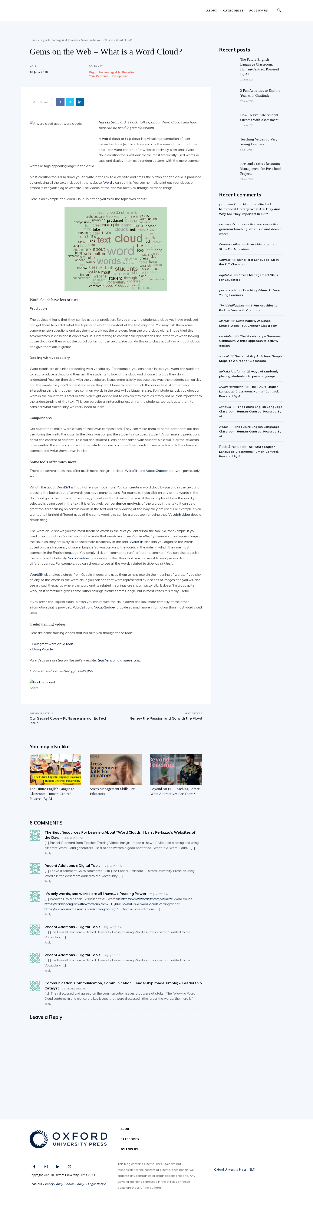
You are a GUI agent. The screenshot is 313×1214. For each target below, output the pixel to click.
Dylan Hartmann (231, 386)
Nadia (223, 426)
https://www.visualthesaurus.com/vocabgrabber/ (80, 909)
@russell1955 (82, 671)
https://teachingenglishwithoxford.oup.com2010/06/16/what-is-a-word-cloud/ (101, 904)
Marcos (224, 320)
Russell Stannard (112, 122)
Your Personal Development (108, 76)
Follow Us (258, 10)
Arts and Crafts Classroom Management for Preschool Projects (260, 169)
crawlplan (226, 336)
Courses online (229, 244)
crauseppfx (227, 224)
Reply (48, 853)
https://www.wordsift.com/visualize (147, 899)
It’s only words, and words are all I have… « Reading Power (95, 894)
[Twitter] (70, 102)
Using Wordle (42, 649)
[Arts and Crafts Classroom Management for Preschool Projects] (227, 169)
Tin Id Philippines (231, 305)
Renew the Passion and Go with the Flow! (166, 718)
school (223, 356)
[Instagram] (46, 1167)
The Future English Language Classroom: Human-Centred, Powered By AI (52, 794)
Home (33, 40)
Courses (224, 259)
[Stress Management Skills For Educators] (116, 769)
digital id (225, 275)
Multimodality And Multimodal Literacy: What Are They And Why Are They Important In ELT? (249, 209)
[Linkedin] (80, 102)
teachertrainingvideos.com (119, 660)
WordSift (132, 470)
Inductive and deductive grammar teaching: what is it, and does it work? (250, 229)
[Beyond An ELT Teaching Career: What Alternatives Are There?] (176, 769)
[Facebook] (60, 102)
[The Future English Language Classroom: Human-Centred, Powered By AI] (55, 769)
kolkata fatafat (229, 371)
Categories (233, 10)
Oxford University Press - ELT (234, 1169)
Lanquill (225, 406)
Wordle (108, 182)
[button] (279, 11)
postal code (227, 290)
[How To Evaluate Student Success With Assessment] (227, 121)
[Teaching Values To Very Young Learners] (227, 145)
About (211, 10)
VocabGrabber (157, 470)
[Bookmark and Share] (116, 685)
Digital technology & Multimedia (59, 40)
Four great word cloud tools (52, 644)
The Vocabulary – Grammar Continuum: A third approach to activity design (250, 340)
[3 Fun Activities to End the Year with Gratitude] (227, 96)
